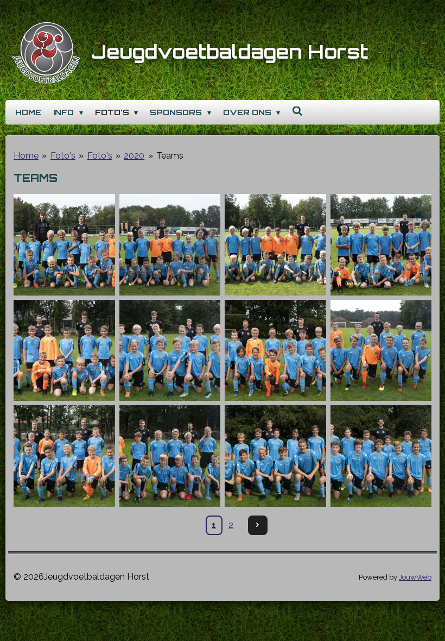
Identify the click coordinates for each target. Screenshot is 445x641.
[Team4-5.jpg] (381, 245)
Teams (169, 155)
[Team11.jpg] (275, 456)
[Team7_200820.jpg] (275, 351)
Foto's (62, 155)
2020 (134, 155)
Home (26, 155)
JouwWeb (415, 577)
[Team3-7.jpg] (275, 245)
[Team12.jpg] (381, 456)
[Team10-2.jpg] (170, 456)
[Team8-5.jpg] (381, 351)
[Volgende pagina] (258, 525)
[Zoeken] (297, 111)
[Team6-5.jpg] (170, 351)
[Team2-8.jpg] (170, 245)
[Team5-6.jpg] (64, 351)
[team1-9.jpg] (64, 245)
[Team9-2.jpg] (64, 456)
